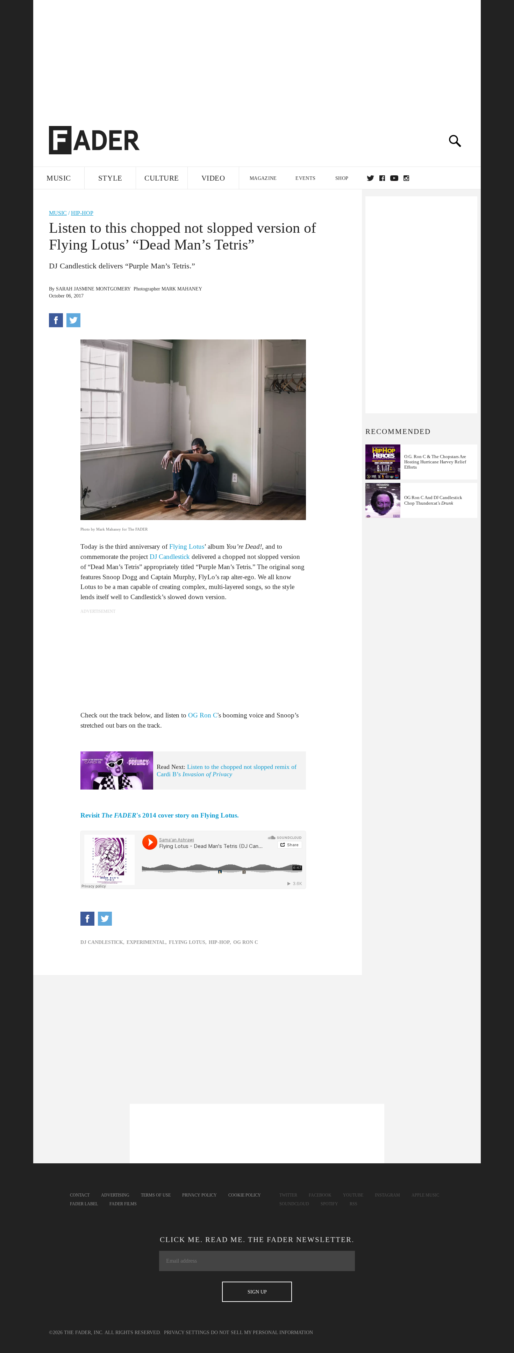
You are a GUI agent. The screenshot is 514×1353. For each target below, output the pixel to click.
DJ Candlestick (170, 556)
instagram (406, 178)
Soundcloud (294, 1203)
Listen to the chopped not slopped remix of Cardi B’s (227, 770)
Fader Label (84, 1203)
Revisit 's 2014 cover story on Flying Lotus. (159, 815)
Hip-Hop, (220, 942)
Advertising (115, 1195)
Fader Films (123, 1203)
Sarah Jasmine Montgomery (93, 289)
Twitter (370, 178)
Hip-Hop (82, 213)
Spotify (329, 1203)
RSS (353, 1203)
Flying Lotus (186, 546)
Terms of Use (156, 1195)
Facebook (320, 1195)
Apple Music (425, 1195)
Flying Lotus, (188, 942)
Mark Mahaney (182, 289)
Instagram (387, 1195)
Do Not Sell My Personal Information (262, 1332)
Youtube (353, 1195)
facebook (382, 178)
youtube (394, 178)
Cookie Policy (244, 1195)
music (58, 213)
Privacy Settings (186, 1332)
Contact (80, 1195)
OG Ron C (202, 715)
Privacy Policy (199, 1195)
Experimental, (147, 942)
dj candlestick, (102, 942)
